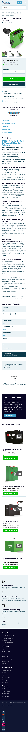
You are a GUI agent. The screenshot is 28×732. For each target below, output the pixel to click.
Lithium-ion (6, 341)
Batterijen (19, 12)
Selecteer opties (9, 458)
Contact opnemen (6, 670)
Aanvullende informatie (8, 123)
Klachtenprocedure (7, 680)
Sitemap (4, 709)
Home (3, 12)
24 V (4, 329)
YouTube (6, 696)
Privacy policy (5, 707)
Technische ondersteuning (11, 609)
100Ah (5, 335)
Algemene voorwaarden (7, 705)
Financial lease (6, 651)
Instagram (7, 691)
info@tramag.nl (8, 638)
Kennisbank (5, 656)
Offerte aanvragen (14, 84)
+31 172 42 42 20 (14, 115)
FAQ (3, 675)
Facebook (7, 689)
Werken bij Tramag (7, 659)
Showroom (5, 663)
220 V (4, 323)
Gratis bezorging (7, 585)
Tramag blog (5, 661)
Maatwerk (5, 621)
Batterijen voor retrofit (7, 13)
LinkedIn (6, 693)
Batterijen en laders (10, 12)
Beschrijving (5, 120)
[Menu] (25, 2)
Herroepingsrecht (6, 677)
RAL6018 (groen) (7, 348)
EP (14, 22)
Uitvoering (6, 69)
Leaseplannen (6, 129)
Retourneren (5, 682)
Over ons (4, 649)
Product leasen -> (10, 415)
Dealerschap (5, 654)
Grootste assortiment (9, 597)
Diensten (4, 672)
